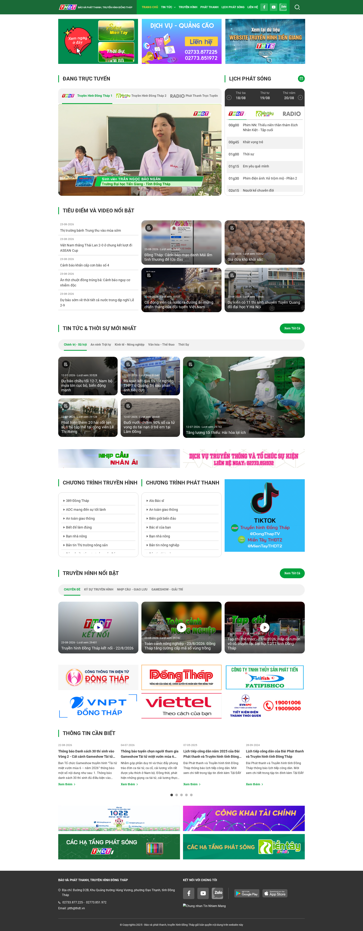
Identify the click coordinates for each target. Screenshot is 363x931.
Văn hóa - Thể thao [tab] (161, 344)
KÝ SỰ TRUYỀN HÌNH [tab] (98, 589)
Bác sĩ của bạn (160, 527)
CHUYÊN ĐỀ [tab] (72, 589)
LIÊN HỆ (252, 7)
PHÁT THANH (209, 7)
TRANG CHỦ (150, 7)
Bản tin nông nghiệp (164, 545)
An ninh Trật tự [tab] (101, 344)
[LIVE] (140, 150)
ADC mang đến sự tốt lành (86, 510)
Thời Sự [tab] (183, 344)
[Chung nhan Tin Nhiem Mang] (244, 906)
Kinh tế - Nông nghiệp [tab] (129, 344)
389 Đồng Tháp (77, 501)
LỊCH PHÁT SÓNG (233, 7)
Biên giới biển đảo (162, 518)
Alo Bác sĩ (156, 501)
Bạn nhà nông (76, 536)
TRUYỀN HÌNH (188, 7)
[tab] (87, 96)
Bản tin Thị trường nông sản (87, 545)
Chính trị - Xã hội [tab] (75, 344)
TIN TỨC (166, 7)
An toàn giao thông (80, 518)
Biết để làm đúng (79, 527)
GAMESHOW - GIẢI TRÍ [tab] (167, 589)
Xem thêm (65, 784)
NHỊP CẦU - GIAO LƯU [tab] (132, 589)
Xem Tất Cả (292, 328)
